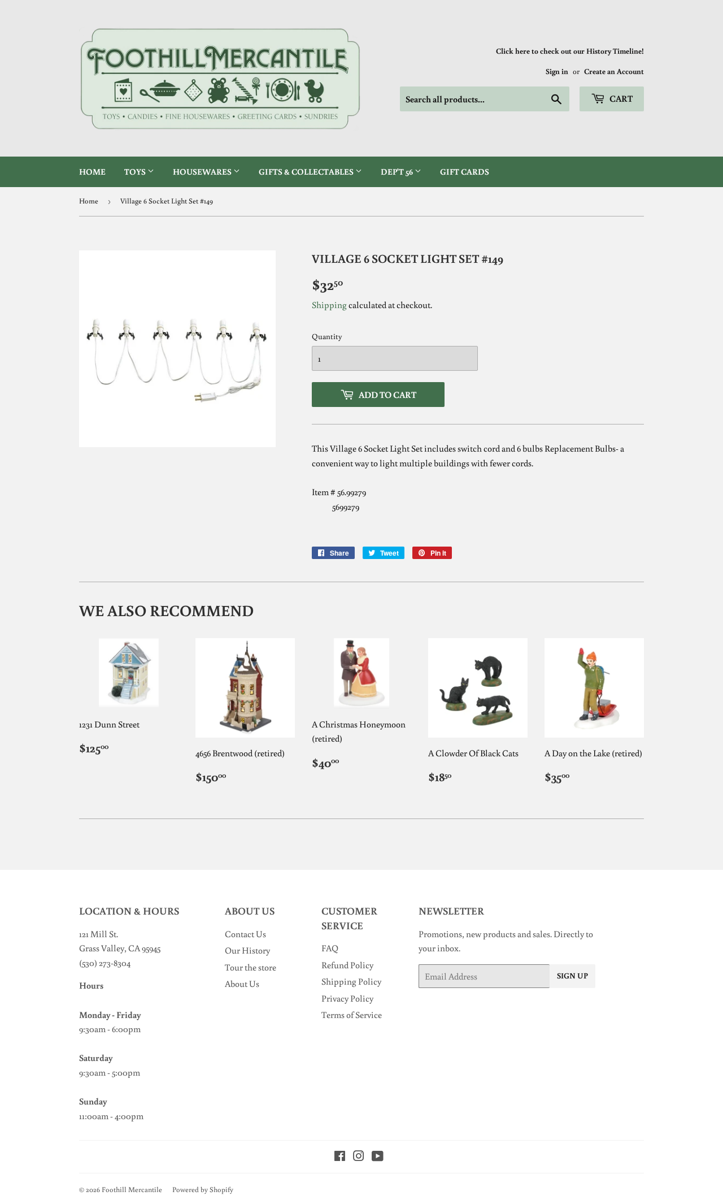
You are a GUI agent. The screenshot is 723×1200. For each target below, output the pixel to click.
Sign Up (572, 976)
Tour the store (250, 967)
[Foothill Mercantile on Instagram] (358, 1157)
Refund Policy (347, 965)
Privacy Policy (347, 998)
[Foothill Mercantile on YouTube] (378, 1157)
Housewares (203, 171)
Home (92, 171)
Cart (620, 98)
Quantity (327, 336)
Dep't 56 (398, 171)
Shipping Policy (351, 981)
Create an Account (614, 71)
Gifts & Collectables (307, 171)
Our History (247, 950)
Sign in (557, 71)
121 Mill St (97, 933)
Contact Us (245, 933)
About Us (242, 983)
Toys (135, 171)
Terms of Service (351, 1014)
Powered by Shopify (202, 1189)
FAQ (329, 948)
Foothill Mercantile (132, 1189)
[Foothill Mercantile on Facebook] (340, 1157)
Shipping (329, 304)
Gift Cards (464, 171)
